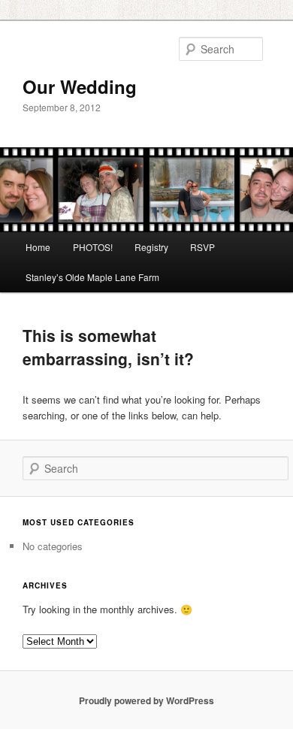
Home (38, 246)
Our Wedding (80, 86)
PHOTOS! (93, 246)
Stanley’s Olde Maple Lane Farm (92, 277)
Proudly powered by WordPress (146, 700)
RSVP (202, 246)
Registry (151, 246)
